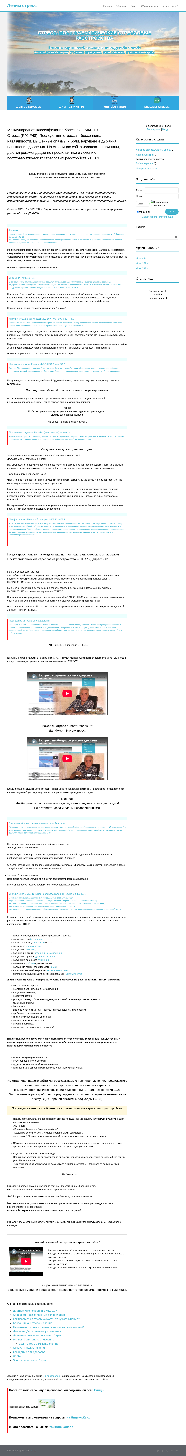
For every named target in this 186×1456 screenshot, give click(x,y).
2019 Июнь (142, 263)
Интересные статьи (146, 168)
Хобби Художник (145, 155)
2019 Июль (142, 268)
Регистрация (154, 129)
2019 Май (141, 258)
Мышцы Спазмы (157, 106)
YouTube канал (114, 106)
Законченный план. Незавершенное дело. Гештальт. (68, 828)
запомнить (144, 212)
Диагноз (67, 236)
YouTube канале (61, 1426)
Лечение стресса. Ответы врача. (153, 150)
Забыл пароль (149, 217)
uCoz (33, 1450)
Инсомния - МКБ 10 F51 (65, 283)
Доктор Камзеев (28, 106)
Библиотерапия (51, 1376)
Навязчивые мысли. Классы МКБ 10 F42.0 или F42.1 (65, 367)
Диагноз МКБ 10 (71, 106)
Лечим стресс (22, 5)
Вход (165, 129)
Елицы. (99, 1390)
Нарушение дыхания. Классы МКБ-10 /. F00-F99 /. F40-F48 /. (66, 322)
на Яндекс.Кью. (78, 1417)
